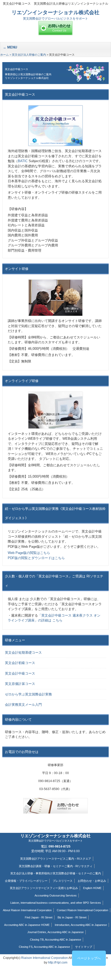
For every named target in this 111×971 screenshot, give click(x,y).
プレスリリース (63, 880)
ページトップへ (89, 958)
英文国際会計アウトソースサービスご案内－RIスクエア (55, 858)
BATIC (23, 161)
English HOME (92, 888)
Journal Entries (36, 932)
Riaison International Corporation (44, 958)
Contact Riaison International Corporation (82, 910)
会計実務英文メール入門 (23, 705)
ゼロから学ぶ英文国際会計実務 (28, 694)
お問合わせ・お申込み (92, 880)
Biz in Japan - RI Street (72, 917)
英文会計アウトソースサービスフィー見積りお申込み (44, 888)
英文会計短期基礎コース (23, 652)
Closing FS (26, 946)
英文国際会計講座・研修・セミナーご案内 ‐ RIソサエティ (55, 866)
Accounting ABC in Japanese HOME (27, 924)
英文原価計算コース (20, 684)
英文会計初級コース (20, 663)
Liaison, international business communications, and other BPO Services (55, 902)
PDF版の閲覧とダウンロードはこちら (36, 558)
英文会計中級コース (20, 673)
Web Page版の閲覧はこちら (29, 553)
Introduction (62, 924)
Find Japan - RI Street (38, 917)
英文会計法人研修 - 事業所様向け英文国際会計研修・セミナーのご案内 (55, 873)
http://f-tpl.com (57, 962)
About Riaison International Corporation (27, 910)
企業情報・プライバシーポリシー (26, 880)
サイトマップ (83, 946)
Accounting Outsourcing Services (56, 895)
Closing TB (37, 939)
